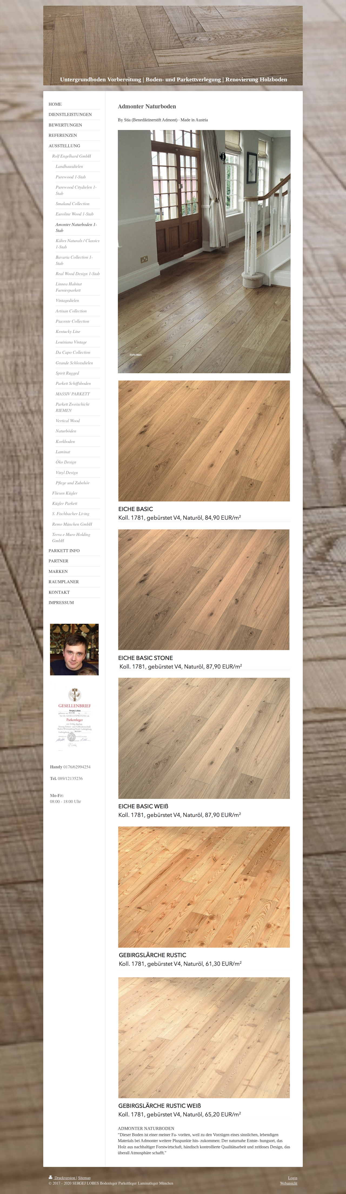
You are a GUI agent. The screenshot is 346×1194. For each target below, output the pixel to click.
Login (292, 1177)
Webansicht (288, 1183)
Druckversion (65, 1177)
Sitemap (84, 1177)
